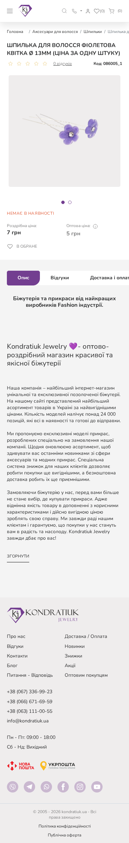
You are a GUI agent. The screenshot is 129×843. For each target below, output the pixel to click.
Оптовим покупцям (86, 675)
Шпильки (93, 31)
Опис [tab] (23, 277)
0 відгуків (62, 63)
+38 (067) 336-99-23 (29, 691)
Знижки (73, 656)
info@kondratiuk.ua (28, 721)
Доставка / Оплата (86, 636)
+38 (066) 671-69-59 (29, 701)
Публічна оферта (64, 835)
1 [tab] (63, 202)
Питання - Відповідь (30, 675)
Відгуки (15, 646)
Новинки (75, 646)
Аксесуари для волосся (55, 31)
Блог (12, 665)
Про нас (16, 636)
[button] (64, 11)
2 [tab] (70, 202)
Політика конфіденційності (65, 826)
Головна (15, 31)
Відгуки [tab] (60, 277)
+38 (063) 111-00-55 (29, 711)
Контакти (17, 656)
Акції (70, 665)
